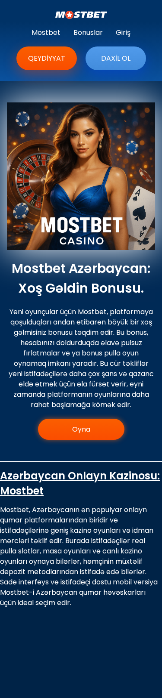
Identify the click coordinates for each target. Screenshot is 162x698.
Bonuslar (88, 32)
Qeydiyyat (46, 58)
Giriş (123, 32)
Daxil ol (115, 58)
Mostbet (46, 32)
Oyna (81, 429)
